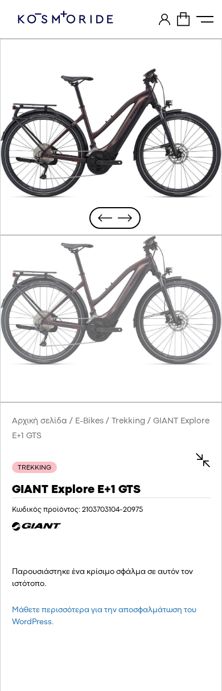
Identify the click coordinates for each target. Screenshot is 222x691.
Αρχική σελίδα (39, 421)
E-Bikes (89, 421)
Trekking (128, 421)
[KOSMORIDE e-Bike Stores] (65, 17)
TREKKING (34, 468)
